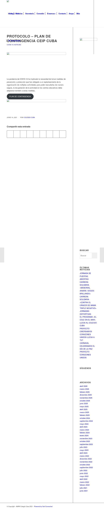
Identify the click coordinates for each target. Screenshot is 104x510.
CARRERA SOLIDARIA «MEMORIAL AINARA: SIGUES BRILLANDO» (87, 288)
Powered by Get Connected (43, 506)
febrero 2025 (85, 415)
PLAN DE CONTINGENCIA (20, 96)
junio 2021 (84, 490)
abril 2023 (83, 453)
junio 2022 (84, 473)
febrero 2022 (85, 485)
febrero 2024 (85, 432)
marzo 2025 (84, 412)
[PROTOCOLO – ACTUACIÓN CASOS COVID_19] (2, 255)
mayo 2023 (84, 450)
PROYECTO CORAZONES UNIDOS (85, 354)
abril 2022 (83, 479)
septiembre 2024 (86, 421)
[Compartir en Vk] (49, 134)
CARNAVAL (84, 343)
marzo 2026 (84, 389)
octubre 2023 (85, 441)
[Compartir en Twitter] (17, 134)
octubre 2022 (85, 464)
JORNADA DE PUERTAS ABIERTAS (85, 276)
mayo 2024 (84, 424)
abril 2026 (83, 386)
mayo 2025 (84, 406)
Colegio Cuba (29, 117)
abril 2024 (83, 426)
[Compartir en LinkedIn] (36, 134)
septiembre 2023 (86, 444)
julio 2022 (83, 470)
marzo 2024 (84, 429)
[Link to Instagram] (12, 68)
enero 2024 (84, 435)
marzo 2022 (84, 482)
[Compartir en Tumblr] (43, 134)
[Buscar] (24, 40)
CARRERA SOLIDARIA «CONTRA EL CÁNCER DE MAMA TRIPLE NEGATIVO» (88, 302)
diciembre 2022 (86, 458)
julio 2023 (83, 447)
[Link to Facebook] (8, 68)
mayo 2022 (84, 476)
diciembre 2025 (86, 394)
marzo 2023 (84, 456)
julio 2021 (83, 488)
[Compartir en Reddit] (56, 134)
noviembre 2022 (86, 461)
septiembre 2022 (86, 467)
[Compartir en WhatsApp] (23, 134)
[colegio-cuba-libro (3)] (36, 63)
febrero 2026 (85, 392)
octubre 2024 (85, 418)
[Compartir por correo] (62, 134)
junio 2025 (84, 403)
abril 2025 (83, 409)
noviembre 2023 (86, 438)
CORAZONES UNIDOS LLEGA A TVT (87, 337)
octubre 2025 (85, 400)
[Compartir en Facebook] (10, 134)
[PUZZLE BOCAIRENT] (102, 255)
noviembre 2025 (86, 397)
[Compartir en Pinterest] (30, 134)
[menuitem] (10, 13)
